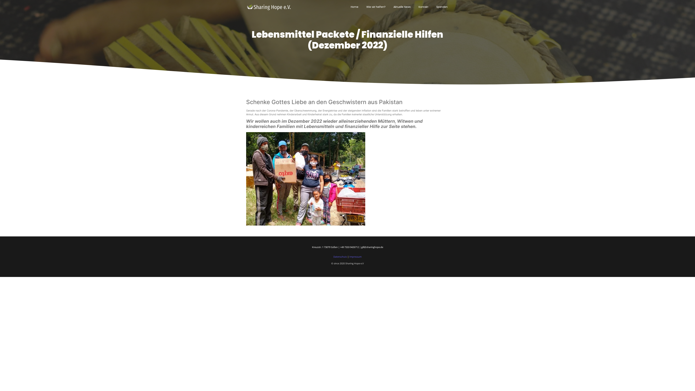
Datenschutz (340, 256)
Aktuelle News (402, 7)
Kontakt (423, 7)
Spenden (442, 7)
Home (354, 7)
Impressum (355, 256)
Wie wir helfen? (376, 7)
